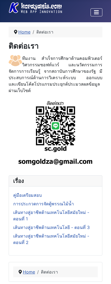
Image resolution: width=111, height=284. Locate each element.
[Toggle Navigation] (96, 12)
